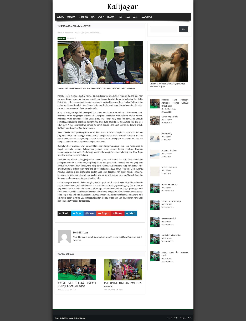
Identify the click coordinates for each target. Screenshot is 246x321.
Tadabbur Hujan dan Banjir (171, 201)
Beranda (60, 16)
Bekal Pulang (167, 133)
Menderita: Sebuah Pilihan (171, 235)
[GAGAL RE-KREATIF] (155, 189)
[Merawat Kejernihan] (155, 155)
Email (189, 318)
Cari (183, 29)
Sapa (120, 16)
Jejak (135, 16)
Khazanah (111, 16)
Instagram (183, 318)
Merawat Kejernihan (169, 150)
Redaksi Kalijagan (80, 232)
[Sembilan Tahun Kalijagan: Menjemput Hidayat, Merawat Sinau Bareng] (77, 269)
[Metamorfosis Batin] (155, 172)
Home (60, 32)
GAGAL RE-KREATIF (170, 184)
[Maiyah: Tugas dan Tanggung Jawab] (155, 256)
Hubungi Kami (146, 16)
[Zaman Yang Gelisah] (155, 121)
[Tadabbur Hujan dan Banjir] (155, 205)
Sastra (101, 16)
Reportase (83, 16)
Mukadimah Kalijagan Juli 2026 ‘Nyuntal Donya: (167, 83)
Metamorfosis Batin (169, 167)
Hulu (128, 16)
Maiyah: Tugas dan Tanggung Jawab (175, 254)
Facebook (169, 318)
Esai (93, 16)
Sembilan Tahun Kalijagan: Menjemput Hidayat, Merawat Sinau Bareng (77, 285)
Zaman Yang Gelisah (170, 116)
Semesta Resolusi (169, 218)
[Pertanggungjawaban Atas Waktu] (100, 62)
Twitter (176, 318)
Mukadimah (71, 16)
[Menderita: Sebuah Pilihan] (155, 239)
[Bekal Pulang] (155, 138)
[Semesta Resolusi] (155, 222)
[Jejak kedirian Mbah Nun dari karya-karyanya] (123, 269)
